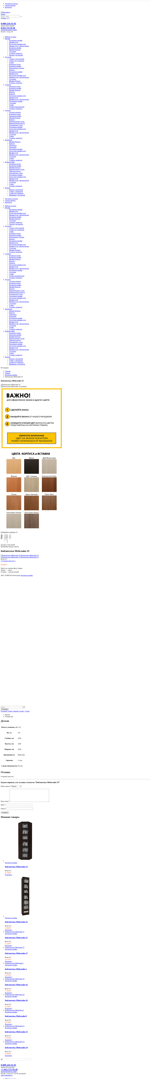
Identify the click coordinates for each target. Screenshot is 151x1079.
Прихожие (12, 147)
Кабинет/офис (10, 162)
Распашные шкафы (15, 40)
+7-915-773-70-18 (9, 1069)
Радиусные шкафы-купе (17, 44)
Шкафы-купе (13, 42)
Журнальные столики (16, 68)
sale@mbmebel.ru (7, 1075)
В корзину (5, 709)
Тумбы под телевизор (16, 61)
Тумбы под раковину (16, 193)
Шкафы (7, 39)
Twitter (10, 711)
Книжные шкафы (15, 48)
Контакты (8, 7)
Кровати (12, 94)
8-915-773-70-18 (8, 28)
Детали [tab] (7, 715)
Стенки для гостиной (16, 59)
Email (27, 711)
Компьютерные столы (16, 121)
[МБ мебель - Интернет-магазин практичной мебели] (5, 12)
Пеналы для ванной (16, 55)
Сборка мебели (10, 5)
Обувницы (13, 145)
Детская (7, 110)
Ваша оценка (6, 786)
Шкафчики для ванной (17, 195)
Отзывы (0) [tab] (9, 716)
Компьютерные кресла (17, 123)
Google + (22, 711)
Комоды (12, 70)
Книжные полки (15, 64)
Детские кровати (15, 112)
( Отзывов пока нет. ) (8, 561)
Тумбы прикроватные (16, 107)
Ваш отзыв (5, 801)
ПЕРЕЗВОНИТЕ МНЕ (9, 30)
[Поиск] (21, 16)
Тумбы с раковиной (16, 191)
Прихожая (8, 140)
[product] (77, 841)
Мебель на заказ (10, 37)
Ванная (7, 188)
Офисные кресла (15, 171)
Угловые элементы (15, 53)
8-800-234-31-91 (8, 23)
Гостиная (8, 57)
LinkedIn (16, 711)
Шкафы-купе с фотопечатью (19, 46)
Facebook (4, 711)
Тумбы (11, 62)
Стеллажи (12, 51)
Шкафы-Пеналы (14, 50)
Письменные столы (16, 125)
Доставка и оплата (11, 4)
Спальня (8, 85)
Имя (3, 805)
